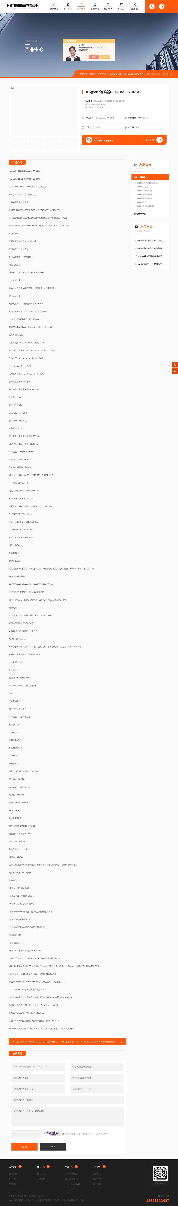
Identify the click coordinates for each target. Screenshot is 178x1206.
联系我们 (135, 9)
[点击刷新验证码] (52, 1133)
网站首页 (54, 9)
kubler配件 (141, 202)
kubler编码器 (116, 74)
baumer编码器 (71, 1179)
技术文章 (108, 9)
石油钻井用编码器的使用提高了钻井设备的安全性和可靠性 (150, 256)
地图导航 (97, 1184)
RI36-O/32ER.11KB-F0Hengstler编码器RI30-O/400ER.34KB (50, 1042)
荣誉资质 (13, 1184)
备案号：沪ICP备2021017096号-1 (69, 1200)
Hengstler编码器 (72, 1184)
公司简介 (13, 1174)
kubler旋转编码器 (144, 191)
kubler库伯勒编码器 (134, 74)
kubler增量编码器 (144, 194)
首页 (92, 74)
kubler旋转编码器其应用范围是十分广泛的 (150, 264)
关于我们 (68, 9)
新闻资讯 (95, 9)
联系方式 (97, 1179)
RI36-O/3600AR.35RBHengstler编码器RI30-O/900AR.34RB (109, 1042)
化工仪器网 (22, 1196)
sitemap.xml (43, 1196)
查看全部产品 (140, 214)
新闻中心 (41, 1167)
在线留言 (121, 9)
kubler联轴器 (142, 187)
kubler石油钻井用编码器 (147, 183)
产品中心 (81, 9)
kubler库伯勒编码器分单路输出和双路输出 (150, 240)
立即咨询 (149, 140)
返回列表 (69, 1042)
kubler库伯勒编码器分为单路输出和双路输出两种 (150, 248)
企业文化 (13, 1179)
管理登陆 (32, 1196)
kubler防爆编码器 (144, 198)
